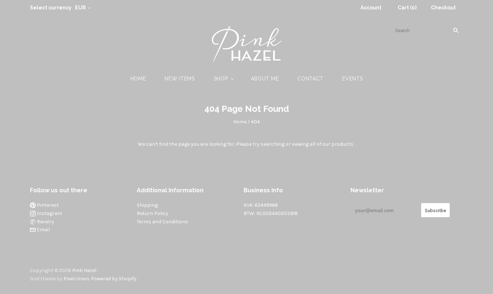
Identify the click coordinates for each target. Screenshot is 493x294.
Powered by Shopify (113, 279)
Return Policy (152, 213)
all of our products (331, 144)
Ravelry (45, 222)
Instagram (49, 213)
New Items (180, 79)
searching (272, 144)
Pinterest (47, 205)
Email (43, 230)
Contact (310, 79)
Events (352, 79)
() (407, 7)
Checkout (443, 7)
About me (265, 79)
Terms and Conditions (162, 222)
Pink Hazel (84, 270)
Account (371, 7)
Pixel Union (76, 279)
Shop (221, 79)
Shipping (147, 205)
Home (138, 79)
